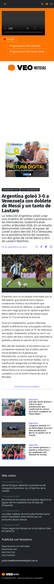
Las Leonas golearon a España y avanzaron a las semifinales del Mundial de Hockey (39, 451)
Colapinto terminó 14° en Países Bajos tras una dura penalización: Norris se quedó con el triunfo (40, 430)
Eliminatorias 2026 (11, 190)
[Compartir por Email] (51, 246)
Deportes (33, 399)
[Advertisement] (27, 102)
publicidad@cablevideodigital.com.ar (20, 560)
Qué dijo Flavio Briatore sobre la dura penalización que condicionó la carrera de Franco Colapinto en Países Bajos (40, 408)
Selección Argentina (30, 190)
